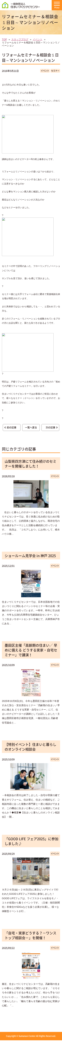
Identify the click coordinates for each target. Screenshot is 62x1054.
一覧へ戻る (31, 427)
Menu (56, 8)
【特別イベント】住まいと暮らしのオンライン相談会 (30, 747)
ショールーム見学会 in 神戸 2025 (30, 555)
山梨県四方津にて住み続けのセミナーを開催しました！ (30, 464)
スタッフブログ (19, 39)
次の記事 (50, 427)
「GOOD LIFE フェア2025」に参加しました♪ (31, 841)
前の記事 (11, 427)
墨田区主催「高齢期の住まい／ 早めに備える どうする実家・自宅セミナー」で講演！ (31, 650)
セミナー (55, 70)
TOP (4, 39)
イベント (37, 39)
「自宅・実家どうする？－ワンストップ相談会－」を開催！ (30, 935)
